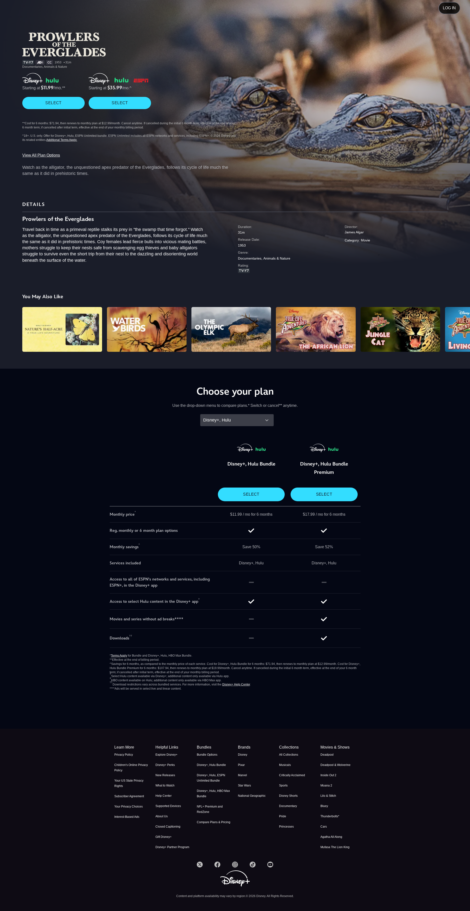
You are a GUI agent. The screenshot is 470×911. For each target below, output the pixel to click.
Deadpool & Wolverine (335, 765)
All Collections (288, 754)
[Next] (460, 328)
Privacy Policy (123, 754)
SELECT (53, 103)
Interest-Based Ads (126, 817)
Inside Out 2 (328, 775)
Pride (282, 816)
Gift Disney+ (163, 837)
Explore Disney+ (166, 754)
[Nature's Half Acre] (62, 329)
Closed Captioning (167, 826)
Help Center (163, 795)
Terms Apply (119, 655)
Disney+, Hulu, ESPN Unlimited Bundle (211, 778)
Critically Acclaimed (292, 775)
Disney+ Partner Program (172, 847)
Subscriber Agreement (129, 796)
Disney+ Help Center (236, 684)
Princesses (286, 826)
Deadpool (327, 754)
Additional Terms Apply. (61, 140)
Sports (283, 785)
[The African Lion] (315, 329)
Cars (323, 826)
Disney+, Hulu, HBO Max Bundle (213, 793)
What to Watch (165, 785)
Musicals (285, 765)
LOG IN (449, 8)
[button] (173, 747)
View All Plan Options (41, 155)
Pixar (241, 765)
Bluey (324, 806)
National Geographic (252, 795)
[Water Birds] (147, 329)
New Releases (165, 775)
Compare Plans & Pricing (213, 822)
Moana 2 (326, 785)
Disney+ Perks (165, 765)
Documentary (288, 806)
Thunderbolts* (329, 816)
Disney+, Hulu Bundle (211, 765)
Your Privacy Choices (128, 806)
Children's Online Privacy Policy (131, 767)
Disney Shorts (288, 795)
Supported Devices (168, 806)
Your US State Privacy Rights (128, 783)
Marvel (242, 775)
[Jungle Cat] (400, 329)
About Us (161, 816)
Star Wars (244, 785)
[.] (200, 864)
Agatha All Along (331, 837)
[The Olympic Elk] (231, 329)
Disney (242, 754)
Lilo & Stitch (328, 795)
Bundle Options (207, 754)
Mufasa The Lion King (335, 847)
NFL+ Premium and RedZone (210, 809)
